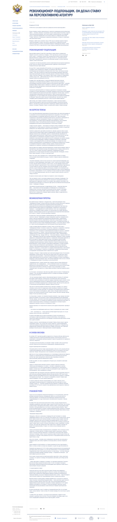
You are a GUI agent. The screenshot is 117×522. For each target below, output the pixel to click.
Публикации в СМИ (16, 33)
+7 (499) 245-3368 (17, 511)
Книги (13, 43)
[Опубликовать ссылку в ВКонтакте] (83, 55)
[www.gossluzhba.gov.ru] (101, 518)
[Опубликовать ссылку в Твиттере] (86, 55)
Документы (14, 45)
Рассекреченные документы (17, 28)
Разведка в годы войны (16, 25)
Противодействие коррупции (17, 51)
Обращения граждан (16, 53)
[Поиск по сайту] (104, 2)
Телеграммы (14, 35)
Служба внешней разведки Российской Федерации (39, 1)
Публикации (14, 30)
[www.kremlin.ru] (80, 518)
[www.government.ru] (91, 518)
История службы (15, 23)
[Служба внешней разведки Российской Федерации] (17, 9)
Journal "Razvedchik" (16, 39)
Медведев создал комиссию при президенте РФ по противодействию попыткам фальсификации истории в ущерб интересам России (93, 33)
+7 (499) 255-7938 (17, 512)
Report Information (17, 518)
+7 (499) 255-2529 (17, 514)
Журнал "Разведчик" (16, 37)
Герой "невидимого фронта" (88, 27)
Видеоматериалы (15, 41)
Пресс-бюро (14, 49)
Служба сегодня (15, 20)
